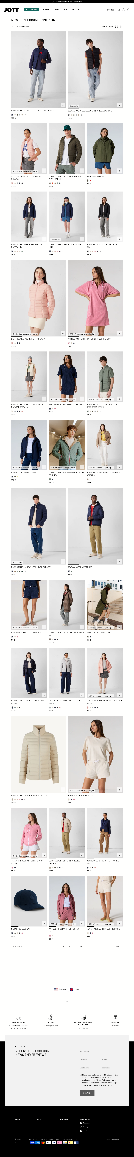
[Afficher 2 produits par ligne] (116, 26)
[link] (57, 946)
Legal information (46, 1139)
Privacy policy (32, 1139)
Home (66, 1001)
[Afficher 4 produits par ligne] (121, 26)
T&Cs (57, 1139)
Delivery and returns (69, 1139)
